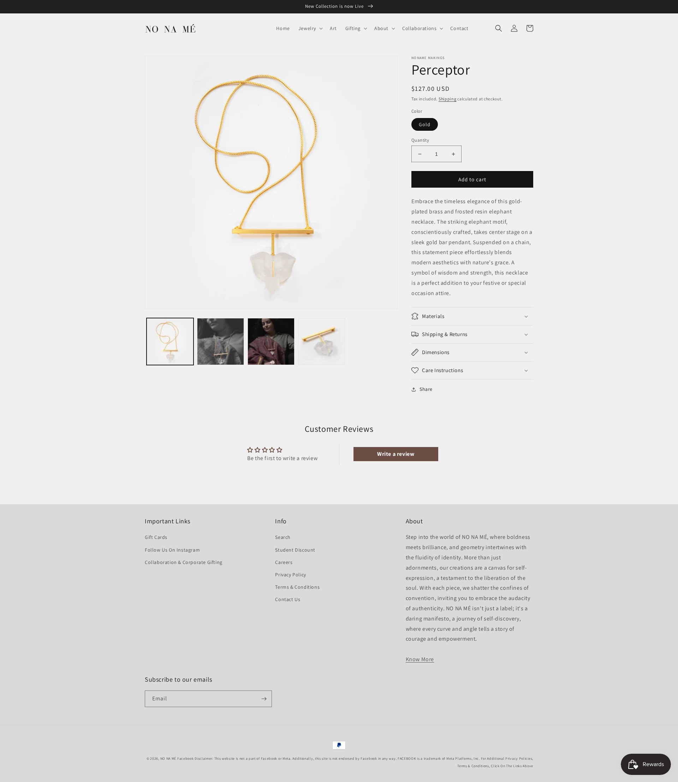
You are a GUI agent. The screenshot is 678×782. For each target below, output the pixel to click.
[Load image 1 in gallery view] (170, 341)
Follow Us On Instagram (172, 550)
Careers (283, 562)
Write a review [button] (395, 454)
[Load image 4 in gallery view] (321, 341)
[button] (310, 28)
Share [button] (426, 389)
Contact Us (287, 599)
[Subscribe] (264, 698)
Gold (424, 124)
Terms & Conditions (297, 587)
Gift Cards (156, 537)
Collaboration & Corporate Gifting (183, 562)
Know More (420, 659)
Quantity (420, 140)
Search (283, 537)
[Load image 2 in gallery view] (220, 341)
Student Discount (295, 550)
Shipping (448, 98)
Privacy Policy (290, 574)
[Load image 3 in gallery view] (271, 341)
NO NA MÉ (168, 758)
